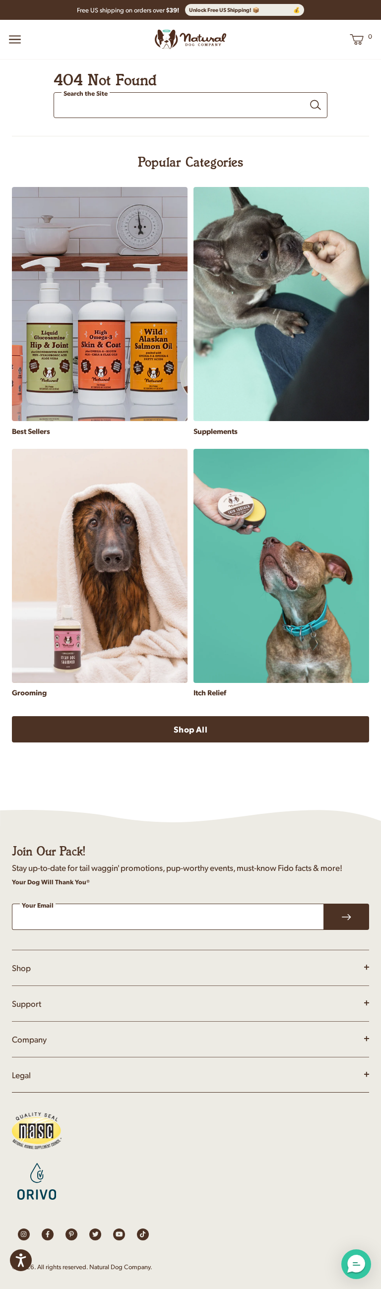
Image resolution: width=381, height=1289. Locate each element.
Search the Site (86, 94)
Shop (21, 967)
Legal (21, 1074)
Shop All (190, 729)
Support (26, 1003)
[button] (356, 1264)
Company (29, 1039)
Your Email (38, 906)
